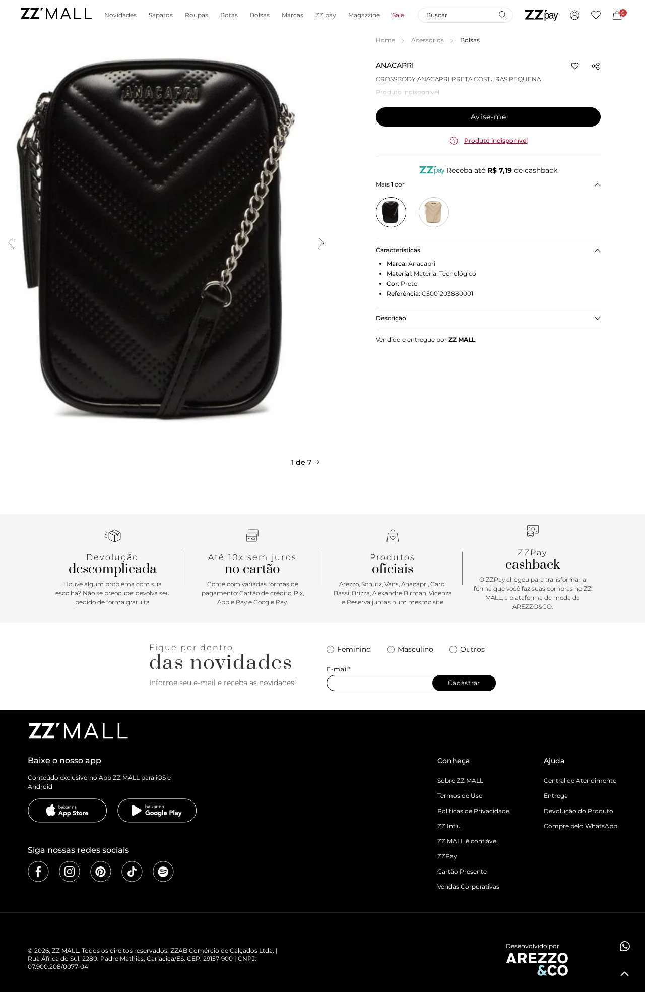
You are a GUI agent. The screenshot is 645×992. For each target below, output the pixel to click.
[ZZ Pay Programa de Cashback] (541, 15)
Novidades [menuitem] (120, 15)
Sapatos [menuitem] (161, 15)
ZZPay (447, 856)
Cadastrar (464, 683)
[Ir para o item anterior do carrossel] (10, 243)
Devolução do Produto (578, 811)
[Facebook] (38, 871)
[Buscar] (502, 14)
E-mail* (339, 669)
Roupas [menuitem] (196, 15)
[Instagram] (69, 871)
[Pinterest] (100, 871)
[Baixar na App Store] (67, 810)
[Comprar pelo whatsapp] (625, 946)
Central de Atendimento (580, 780)
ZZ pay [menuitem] (325, 15)
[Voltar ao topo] (625, 974)
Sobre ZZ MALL (460, 780)
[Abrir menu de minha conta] (574, 15)
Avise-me (488, 116)
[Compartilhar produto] (596, 66)
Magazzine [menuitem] (364, 15)
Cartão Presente (462, 871)
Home (385, 40)
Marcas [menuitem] (292, 15)
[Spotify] (163, 871)
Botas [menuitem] (229, 15)
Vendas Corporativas (468, 886)
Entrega (556, 795)
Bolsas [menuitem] (260, 15)
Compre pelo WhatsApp (580, 826)
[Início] (56, 15)
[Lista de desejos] (596, 15)
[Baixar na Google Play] (157, 810)
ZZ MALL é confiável (467, 841)
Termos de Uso (460, 795)
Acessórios (427, 40)
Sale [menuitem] (398, 15)
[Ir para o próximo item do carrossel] (321, 243)
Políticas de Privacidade (473, 811)
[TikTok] (132, 871)
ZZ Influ (449, 826)
